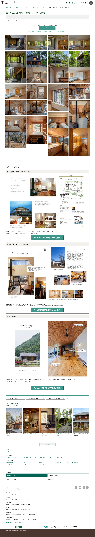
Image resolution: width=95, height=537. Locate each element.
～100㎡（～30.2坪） (11, 457)
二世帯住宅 (75, 462)
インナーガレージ (11, 464)
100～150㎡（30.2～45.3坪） (30, 457)
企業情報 (65, 526)
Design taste (42, 464)
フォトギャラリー (11, 475)
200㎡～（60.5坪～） (61, 457)
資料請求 (85, 3)
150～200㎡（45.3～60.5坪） (46, 457)
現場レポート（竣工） (12, 479)
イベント (76, 3)
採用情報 (75, 526)
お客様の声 (50, 479)
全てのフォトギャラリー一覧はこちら (75, 398)
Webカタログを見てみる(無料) (47, 27)
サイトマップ (10, 522)
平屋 (41, 462)
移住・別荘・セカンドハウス (63, 462)
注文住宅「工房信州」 (45, 527)
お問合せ (67, 3)
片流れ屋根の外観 (27, 462)
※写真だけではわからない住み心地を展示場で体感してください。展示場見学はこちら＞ (47, 31)
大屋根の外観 (10, 462)
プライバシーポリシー (18, 522)
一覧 (8, 451)
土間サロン (26, 464)
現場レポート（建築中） (54, 475)
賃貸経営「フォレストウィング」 (55, 527)
